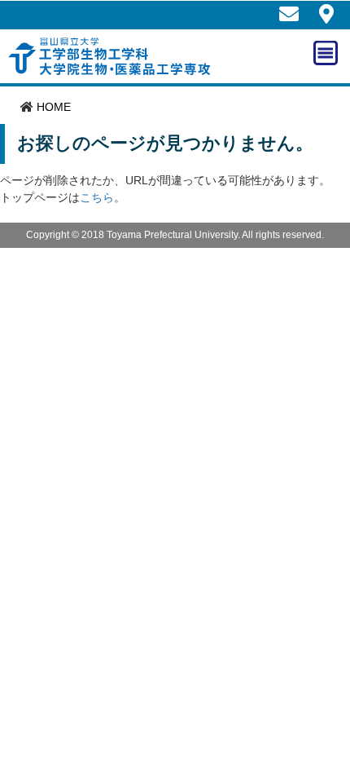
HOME (54, 106)
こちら (97, 197)
